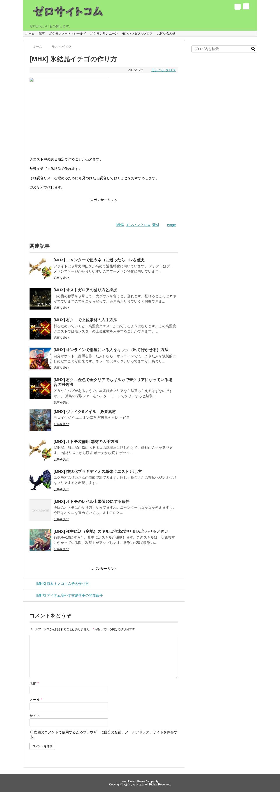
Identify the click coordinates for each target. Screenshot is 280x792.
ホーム (30, 33)
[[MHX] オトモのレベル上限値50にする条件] (40, 513)
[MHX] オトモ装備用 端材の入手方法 (86, 441)
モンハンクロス (163, 70)
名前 (34, 683)
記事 (42, 33)
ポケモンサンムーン (104, 33)
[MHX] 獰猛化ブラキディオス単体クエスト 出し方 (98, 471)
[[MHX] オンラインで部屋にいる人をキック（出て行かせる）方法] (40, 361)
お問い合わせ (166, 33)
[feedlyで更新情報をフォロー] (237, 7)
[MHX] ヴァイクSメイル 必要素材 (85, 411)
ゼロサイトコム (134, 784)
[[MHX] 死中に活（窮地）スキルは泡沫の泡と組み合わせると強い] (40, 543)
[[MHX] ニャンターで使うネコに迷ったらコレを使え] (40, 271)
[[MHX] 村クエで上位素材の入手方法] (40, 331)
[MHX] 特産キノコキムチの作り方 (62, 583)
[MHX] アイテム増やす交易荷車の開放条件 (69, 595)
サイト (35, 716)
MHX (120, 225)
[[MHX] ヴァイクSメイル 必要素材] (40, 423)
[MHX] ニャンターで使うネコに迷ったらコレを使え (99, 260)
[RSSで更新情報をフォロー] (245, 7)
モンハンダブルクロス (137, 33)
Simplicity (152, 781)
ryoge (171, 225)
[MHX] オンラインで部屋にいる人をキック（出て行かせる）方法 (111, 350)
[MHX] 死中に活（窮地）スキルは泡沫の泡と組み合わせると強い (111, 531)
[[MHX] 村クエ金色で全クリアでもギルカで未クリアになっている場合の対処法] (40, 391)
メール (36, 699)
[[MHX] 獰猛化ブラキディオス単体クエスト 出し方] (40, 483)
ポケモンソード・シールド (67, 33)
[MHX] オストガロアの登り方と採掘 (85, 290)
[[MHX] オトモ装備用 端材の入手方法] (40, 453)
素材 (155, 225)
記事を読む (61, 278)
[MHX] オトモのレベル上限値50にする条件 (92, 501)
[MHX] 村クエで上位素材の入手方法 (85, 320)
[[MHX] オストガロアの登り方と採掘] (40, 301)
